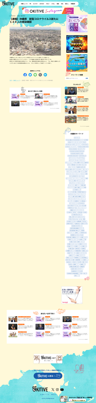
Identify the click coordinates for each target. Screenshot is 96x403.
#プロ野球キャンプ (77, 189)
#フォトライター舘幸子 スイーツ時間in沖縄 (77, 185)
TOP (11, 80)
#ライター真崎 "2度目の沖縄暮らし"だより (77, 196)
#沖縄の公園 (71, 248)
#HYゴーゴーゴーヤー (77, 144)
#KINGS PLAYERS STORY (83, 146)
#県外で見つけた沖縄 (70, 259)
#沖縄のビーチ (77, 246)
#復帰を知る (77, 223)
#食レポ (85, 273)
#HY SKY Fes (68, 144)
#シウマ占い (81, 176)
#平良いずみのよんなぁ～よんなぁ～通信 (77, 219)
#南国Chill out (71, 207)
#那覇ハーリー (76, 264)
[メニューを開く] (92, 4)
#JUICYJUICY (85, 144)
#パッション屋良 (72, 180)
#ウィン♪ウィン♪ (69, 162)
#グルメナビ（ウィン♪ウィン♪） (73, 173)
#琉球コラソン (72, 255)
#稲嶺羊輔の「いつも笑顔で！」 (81, 259)
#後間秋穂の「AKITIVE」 (82, 221)
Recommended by (53, 108)
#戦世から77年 (84, 223)
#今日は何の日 (81, 203)
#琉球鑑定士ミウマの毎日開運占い (80, 257)
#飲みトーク (76, 275)
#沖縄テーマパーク (80, 241)
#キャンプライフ (70, 171)
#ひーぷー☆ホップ (81, 180)
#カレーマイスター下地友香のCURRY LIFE (77, 167)
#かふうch (84, 164)
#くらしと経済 (84, 171)
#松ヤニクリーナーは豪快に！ (73, 232)
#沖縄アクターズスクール (73, 239)
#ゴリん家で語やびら (74, 176)
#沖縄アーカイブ (84, 237)
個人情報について (44, 394)
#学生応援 (80, 212)
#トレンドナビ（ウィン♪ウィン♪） (73, 178)
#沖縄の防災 (77, 248)
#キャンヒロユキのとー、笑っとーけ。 (80, 169)
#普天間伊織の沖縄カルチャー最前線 (77, 230)
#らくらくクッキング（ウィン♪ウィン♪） (77, 198)
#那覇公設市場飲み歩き (74, 266)
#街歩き (70, 264)
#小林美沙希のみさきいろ (77, 214)
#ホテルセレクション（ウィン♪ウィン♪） (77, 194)
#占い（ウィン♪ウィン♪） (80, 207)
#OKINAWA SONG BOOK (73, 155)
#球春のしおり (85, 250)
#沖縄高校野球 (78, 250)
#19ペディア (76, 137)
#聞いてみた (84, 262)
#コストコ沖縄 (84, 173)
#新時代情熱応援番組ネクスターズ (76, 228)
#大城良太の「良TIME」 (72, 212)
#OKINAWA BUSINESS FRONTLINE (77, 151)
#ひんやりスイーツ (73, 182)
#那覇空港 (82, 266)
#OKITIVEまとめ (82, 155)
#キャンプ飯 (77, 171)
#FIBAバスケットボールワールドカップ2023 (77, 142)
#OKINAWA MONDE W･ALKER (77, 153)
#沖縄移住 (83, 248)
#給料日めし (69, 262)
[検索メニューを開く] (86, 4)
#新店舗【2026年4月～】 (77, 225)
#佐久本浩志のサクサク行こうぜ (74, 205)
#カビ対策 (79, 164)
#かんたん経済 (69, 169)
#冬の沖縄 (84, 205)
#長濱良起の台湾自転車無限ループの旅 (74, 273)
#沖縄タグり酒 (72, 241)
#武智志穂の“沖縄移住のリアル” (73, 237)
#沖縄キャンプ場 (82, 239)
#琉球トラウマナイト (80, 255)
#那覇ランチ (82, 264)
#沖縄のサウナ (70, 246)
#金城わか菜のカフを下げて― (77, 268)
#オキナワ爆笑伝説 (71, 164)
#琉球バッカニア (69, 257)
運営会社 (53, 394)
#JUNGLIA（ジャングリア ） (71, 146)
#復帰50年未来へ (70, 223)
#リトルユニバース (73, 203)
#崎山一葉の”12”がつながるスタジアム (77, 216)
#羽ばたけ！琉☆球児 (77, 262)
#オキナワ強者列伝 (84, 162)
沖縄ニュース (16, 80)
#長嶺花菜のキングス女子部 (77, 271)
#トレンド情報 (84, 178)
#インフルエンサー (81, 160)
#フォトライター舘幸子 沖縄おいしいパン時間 (77, 187)
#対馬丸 (85, 212)
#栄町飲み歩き (83, 232)
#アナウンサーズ (72, 160)
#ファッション (81, 182)
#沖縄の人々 (84, 246)
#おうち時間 (76, 162)
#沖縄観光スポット (70, 250)
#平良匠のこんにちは (71, 221)
